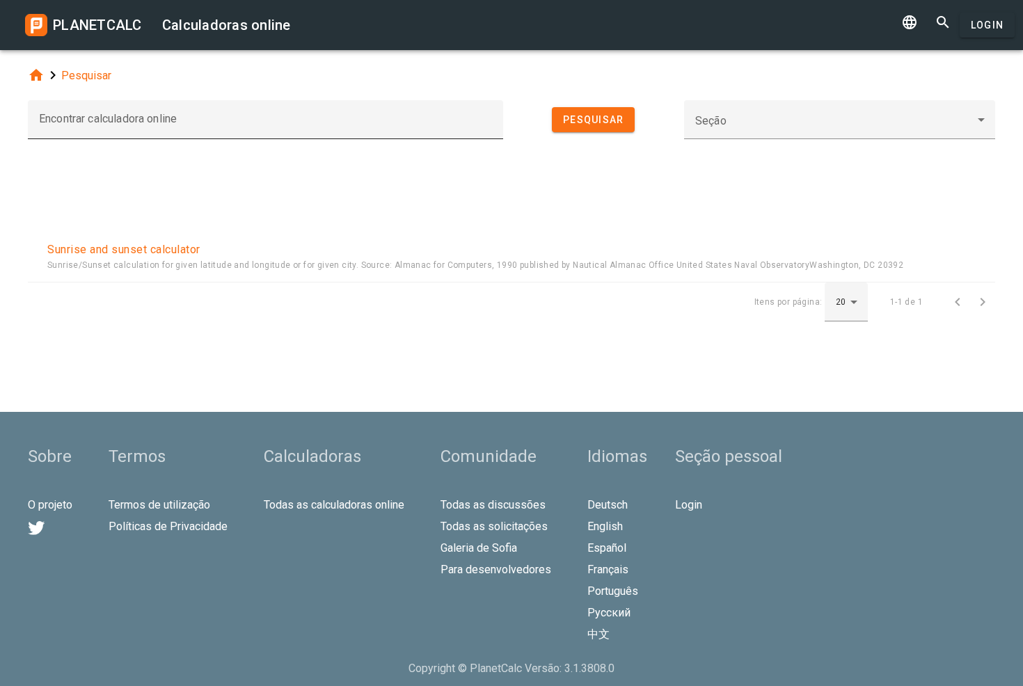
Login (987, 25)
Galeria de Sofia (479, 548)
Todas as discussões (493, 504)
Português (612, 591)
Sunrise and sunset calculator (123, 249)
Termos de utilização (159, 504)
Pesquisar (86, 75)
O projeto (50, 504)
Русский (609, 612)
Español (606, 548)
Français (607, 569)
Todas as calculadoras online (334, 504)
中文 (598, 634)
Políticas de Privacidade (168, 526)
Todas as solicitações (494, 526)
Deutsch (607, 504)
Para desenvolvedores (496, 569)
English (605, 526)
